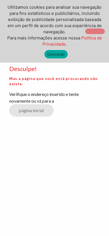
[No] (95, 31)
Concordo (56, 54)
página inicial (31, 110)
